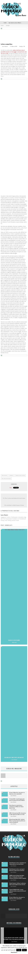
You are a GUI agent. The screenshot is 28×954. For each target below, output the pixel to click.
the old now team (6, 478)
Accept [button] (18, 950)
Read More (14, 952)
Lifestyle (21, 46)
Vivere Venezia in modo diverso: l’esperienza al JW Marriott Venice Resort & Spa (16, 807)
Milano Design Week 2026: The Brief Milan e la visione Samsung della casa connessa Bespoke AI (17, 821)
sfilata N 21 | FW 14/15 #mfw (14, 640)
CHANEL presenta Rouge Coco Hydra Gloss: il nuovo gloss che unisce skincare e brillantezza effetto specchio (17, 877)
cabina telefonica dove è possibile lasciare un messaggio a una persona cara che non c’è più (14, 51)
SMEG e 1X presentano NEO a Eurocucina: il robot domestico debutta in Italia (17, 813)
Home (2, 25)
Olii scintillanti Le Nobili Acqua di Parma (14, 505)
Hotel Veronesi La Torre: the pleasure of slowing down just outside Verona (17, 863)
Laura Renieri (5, 46)
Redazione (14, 642)
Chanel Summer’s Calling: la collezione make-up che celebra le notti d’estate (17, 883)
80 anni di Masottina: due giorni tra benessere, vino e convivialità (17, 793)
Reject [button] (24, 950)
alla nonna (4, 475)
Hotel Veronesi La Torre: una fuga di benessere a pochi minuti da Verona (16, 869)
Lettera (11, 475)
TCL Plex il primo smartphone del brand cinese (14, 498)
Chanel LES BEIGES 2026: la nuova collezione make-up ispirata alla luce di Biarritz (17, 891)
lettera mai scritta (20, 475)
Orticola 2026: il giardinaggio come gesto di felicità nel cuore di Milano (17, 799)
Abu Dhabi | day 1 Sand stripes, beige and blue (14, 757)
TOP (24, 46)
